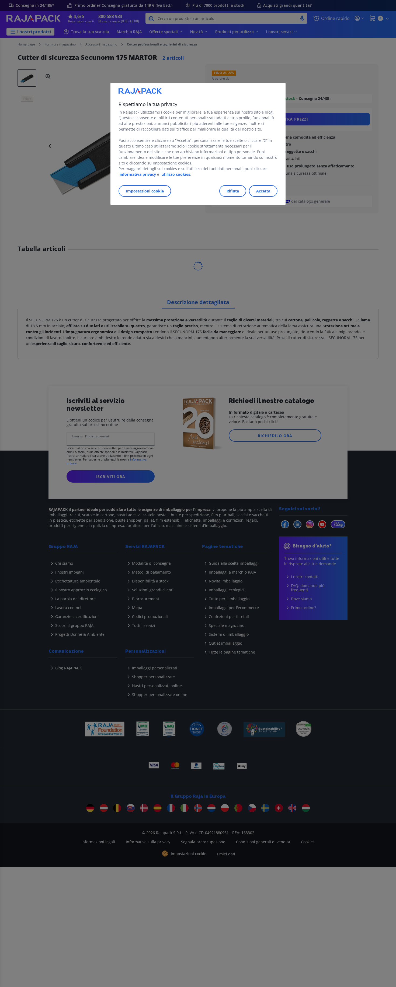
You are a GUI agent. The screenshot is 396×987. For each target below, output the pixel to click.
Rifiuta (233, 191)
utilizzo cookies (175, 174)
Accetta (263, 191)
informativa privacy (138, 174)
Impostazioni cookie (145, 191)
